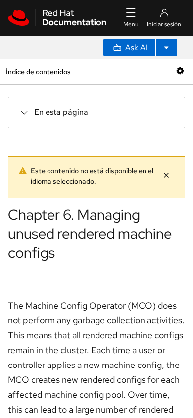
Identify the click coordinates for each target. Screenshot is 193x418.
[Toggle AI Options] (166, 47)
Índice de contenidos (38, 71)
